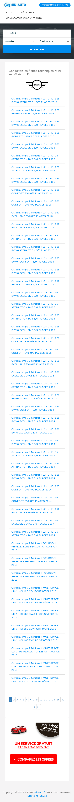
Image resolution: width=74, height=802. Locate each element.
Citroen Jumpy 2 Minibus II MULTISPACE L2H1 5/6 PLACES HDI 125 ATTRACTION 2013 (35, 652)
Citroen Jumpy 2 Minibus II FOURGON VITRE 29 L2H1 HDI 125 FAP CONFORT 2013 (35, 561)
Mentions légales (37, 795)
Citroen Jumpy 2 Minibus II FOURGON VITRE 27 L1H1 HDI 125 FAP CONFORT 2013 (35, 547)
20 (53, 700)
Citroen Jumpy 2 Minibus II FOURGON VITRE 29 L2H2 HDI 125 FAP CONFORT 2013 (35, 576)
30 (58, 700)
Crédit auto (27, 12)
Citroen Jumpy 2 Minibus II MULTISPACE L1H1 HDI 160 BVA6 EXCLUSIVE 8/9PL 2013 (35, 614)
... (49, 700)
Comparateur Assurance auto (24, 18)
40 (62, 700)
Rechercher (37, 49)
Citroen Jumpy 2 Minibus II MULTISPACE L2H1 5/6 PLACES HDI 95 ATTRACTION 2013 (35, 666)
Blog (9, 12)
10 (40, 700)
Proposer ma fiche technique (55, 5)
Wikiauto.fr (39, 792)
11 (45, 700)
